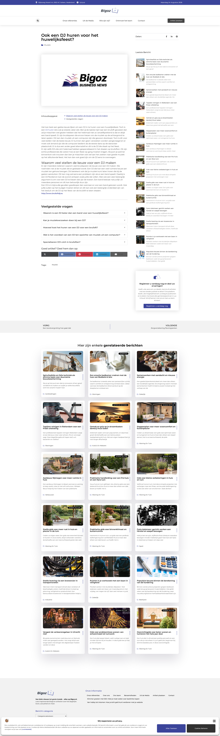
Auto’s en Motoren (120, 405)
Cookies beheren (201, 728)
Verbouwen (76, 456)
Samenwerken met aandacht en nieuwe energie (156, 376)
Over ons (106, 695)
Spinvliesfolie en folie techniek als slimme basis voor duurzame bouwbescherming (159, 62)
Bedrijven (170, 559)
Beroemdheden (130, 695)
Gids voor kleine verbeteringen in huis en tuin (155, 479)
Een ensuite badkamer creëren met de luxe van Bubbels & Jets (108, 376)
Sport (172, 507)
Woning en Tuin (168, 405)
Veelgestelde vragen (74, 119)
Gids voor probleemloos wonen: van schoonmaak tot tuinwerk (107, 633)
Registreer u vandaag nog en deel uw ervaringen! (157, 285)
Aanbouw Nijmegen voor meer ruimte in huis (62, 479)
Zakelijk (171, 353)
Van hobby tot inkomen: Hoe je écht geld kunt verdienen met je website (115, 702)
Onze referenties (70, 21)
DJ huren (49, 130)
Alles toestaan (171, 728)
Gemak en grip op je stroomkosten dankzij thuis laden (106, 428)
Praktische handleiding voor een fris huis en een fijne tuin (109, 479)
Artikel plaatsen (159, 695)
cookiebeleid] (26, 729)
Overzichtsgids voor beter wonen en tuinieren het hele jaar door (154, 633)
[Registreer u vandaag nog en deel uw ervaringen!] (157, 276)
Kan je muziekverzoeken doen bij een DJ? (84, 220)
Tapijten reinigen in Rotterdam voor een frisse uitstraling (62, 428)
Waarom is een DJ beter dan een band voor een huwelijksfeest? (84, 213)
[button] (214, 721)
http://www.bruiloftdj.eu (52, 193)
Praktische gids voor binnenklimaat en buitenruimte (108, 530)
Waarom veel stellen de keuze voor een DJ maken (87, 116)
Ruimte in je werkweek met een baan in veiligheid (109, 582)
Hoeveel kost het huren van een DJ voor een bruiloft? (84, 227)
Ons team (117, 695)
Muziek (47, 45)
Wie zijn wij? (104, 21)
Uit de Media (88, 21)
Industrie (76, 559)
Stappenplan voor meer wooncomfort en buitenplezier (156, 428)
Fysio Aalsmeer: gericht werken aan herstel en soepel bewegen (154, 530)
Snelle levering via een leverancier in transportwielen (60, 582)
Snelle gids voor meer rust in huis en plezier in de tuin (60, 530)
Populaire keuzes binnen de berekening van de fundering (156, 582)
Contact (141, 21)
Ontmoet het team (124, 21)
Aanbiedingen (75, 353)
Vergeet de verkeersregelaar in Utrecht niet (61, 633)
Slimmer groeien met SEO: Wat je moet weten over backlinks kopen (113, 699)
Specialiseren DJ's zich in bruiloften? (84, 242)
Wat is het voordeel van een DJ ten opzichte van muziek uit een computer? (84, 235)
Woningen (123, 353)
